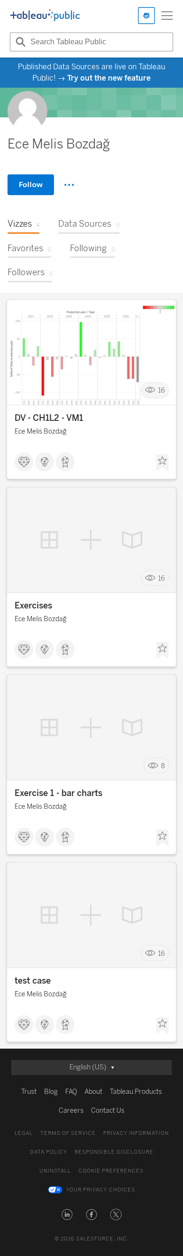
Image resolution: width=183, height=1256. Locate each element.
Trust (29, 1092)
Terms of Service (68, 1133)
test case (33, 981)
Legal (24, 1133)
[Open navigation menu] (167, 15)
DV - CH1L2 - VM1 (49, 418)
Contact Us (107, 1111)
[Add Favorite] (162, 462)
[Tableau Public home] (45, 15)
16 (161, 390)
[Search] (19, 42)
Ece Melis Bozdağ (41, 431)
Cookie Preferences (111, 1171)
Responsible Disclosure (114, 1152)
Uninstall (55, 1171)
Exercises (33, 605)
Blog (51, 1092)
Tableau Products (136, 1092)
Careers (71, 1111)
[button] (67, 1214)
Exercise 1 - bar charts (58, 793)
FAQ (71, 1092)
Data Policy (48, 1152)
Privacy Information (136, 1133)
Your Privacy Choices (100, 1190)
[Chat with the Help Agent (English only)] (146, 15)
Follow (31, 184)
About (93, 1092)
